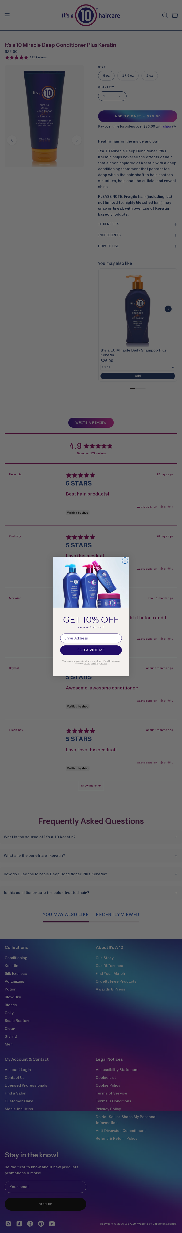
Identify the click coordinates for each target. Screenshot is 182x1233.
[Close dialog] (125, 561)
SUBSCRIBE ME (91, 650)
